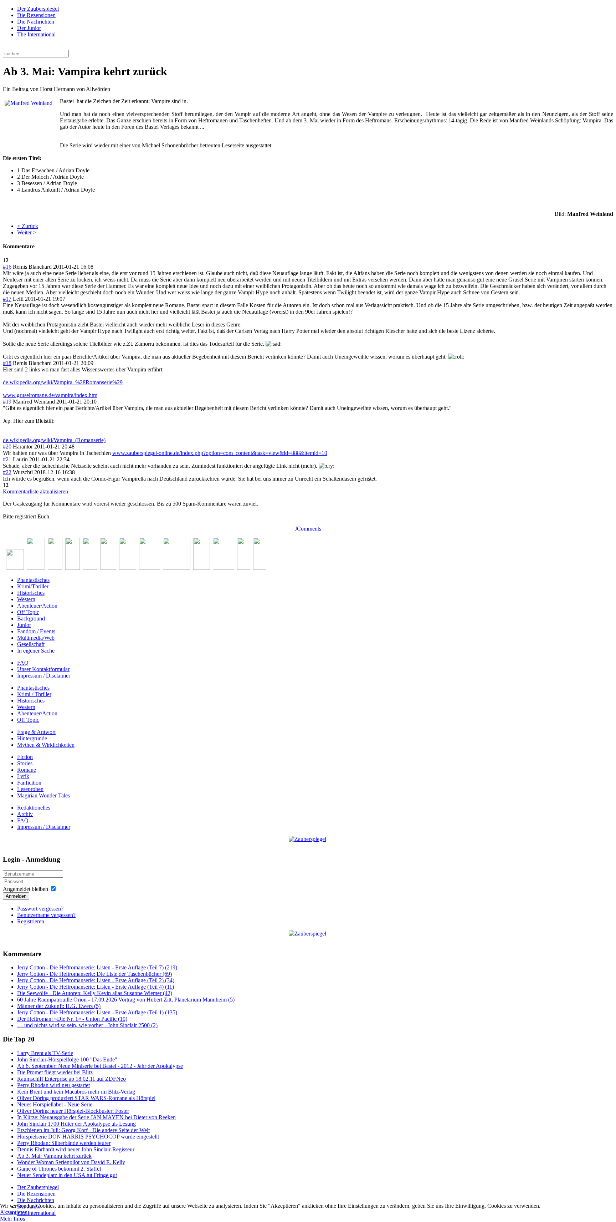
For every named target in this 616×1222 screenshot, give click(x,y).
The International (36, 34)
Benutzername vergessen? (46, 915)
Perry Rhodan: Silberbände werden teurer (64, 1143)
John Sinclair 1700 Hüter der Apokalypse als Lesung (76, 1124)
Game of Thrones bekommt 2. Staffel (59, 1169)
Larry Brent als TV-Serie (45, 1053)
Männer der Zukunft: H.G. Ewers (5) (59, 1006)
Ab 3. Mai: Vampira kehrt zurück (54, 1156)
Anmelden (16, 896)
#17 (7, 299)
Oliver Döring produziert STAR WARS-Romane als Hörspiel (86, 1098)
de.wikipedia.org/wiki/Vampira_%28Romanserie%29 (63, 382)
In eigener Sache (36, 651)
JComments (308, 529)
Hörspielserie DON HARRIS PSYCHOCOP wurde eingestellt (88, 1137)
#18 (7, 363)
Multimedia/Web (36, 638)
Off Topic (28, 612)
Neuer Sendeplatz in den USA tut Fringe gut (67, 1175)
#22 (7, 472)
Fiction (25, 757)
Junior (24, 625)
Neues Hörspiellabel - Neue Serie (54, 1104)
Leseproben (30, 789)
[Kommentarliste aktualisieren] (36, 246)
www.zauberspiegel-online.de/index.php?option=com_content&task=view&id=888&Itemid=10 (219, 453)
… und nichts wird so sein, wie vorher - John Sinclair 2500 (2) (87, 1025)
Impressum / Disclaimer (43, 676)
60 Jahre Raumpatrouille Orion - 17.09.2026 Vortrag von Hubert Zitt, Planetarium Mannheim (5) (126, 1000)
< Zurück (27, 226)
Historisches (31, 593)
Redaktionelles (33, 808)
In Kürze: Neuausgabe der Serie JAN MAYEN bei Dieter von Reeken (96, 1117)
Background (31, 618)
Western (26, 599)
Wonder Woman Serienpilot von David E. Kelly (71, 1162)
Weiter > (26, 232)
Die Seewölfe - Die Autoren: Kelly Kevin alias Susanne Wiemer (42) (94, 993)
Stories (24, 763)
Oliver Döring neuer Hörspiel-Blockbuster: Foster (73, 1111)
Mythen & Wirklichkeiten (46, 745)
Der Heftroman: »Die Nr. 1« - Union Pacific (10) (72, 1019)
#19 (7, 402)
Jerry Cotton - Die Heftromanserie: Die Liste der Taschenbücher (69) (94, 974)
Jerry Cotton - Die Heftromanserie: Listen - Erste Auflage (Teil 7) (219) (97, 967)
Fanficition (29, 783)
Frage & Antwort (36, 732)
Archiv (25, 814)
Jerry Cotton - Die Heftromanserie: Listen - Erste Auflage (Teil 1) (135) (97, 1012)
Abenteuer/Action (37, 606)
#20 (7, 446)
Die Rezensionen (36, 15)
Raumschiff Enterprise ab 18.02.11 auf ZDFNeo (71, 1079)
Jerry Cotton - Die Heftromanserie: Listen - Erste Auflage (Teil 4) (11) (95, 987)
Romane (26, 770)
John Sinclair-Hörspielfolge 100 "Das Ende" (67, 1059)
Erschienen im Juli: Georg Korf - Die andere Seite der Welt (83, 1130)
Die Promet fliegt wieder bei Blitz (55, 1072)
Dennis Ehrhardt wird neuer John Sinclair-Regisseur (75, 1149)
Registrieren (30, 921)
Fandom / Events (36, 631)
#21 (7, 459)
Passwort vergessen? (40, 909)
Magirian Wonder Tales (43, 795)
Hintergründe (32, 738)
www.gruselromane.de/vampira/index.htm (50, 395)
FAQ (23, 663)
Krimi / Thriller (34, 694)
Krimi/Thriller (32, 586)
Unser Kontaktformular (43, 669)
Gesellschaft (31, 644)
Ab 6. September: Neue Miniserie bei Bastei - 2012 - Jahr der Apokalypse (100, 1066)
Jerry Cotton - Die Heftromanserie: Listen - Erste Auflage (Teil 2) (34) (95, 980)
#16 (7, 267)
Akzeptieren (13, 1212)
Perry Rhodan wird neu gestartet (53, 1085)
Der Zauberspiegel (38, 9)
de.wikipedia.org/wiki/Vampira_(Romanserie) (54, 440)
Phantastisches (33, 580)
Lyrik (23, 776)
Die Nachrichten (35, 22)
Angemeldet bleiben (25, 889)
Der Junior (29, 28)
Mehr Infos (12, 1219)
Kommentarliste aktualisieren (35, 491)
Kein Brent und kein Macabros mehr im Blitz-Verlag (76, 1092)
